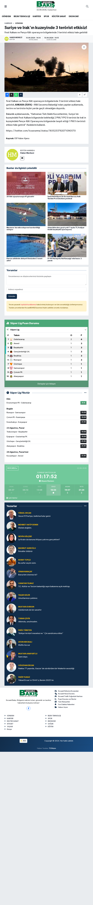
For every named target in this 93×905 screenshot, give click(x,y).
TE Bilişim (52, 748)
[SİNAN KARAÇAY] (11, 573)
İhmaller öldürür (25, 551)
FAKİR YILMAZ (24, 677)
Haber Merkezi (27, 153)
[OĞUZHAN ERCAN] (11, 667)
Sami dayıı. (23, 657)
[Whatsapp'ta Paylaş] (16, 95)
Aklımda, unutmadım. (28, 622)
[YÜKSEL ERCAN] (11, 515)
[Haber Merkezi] (12, 155)
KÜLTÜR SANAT (59, 16)
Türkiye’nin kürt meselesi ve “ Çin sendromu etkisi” (40, 633)
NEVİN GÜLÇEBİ (25, 536)
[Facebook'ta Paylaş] (7, 95)
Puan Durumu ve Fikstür (67, 699)
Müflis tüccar (24, 645)
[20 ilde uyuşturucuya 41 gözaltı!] (26, 183)
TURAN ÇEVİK (24, 618)
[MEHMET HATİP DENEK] (11, 526)
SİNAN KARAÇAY (25, 572)
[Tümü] (85, 506)
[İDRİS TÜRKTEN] (11, 632)
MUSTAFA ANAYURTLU (27, 654)
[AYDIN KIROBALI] (11, 644)
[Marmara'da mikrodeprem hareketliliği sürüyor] (26, 214)
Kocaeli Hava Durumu (66, 694)
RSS (24, 741)
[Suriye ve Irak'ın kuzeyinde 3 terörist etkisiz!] (46, 67)
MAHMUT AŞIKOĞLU (27, 548)
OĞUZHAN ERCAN (26, 665)
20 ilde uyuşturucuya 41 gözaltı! (20, 196)
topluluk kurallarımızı (28, 304)
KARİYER (37, 16)
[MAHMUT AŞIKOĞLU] (11, 550)
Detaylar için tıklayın (47, 384)
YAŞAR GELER (24, 595)
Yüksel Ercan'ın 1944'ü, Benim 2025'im (36, 680)
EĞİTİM (50, 726)
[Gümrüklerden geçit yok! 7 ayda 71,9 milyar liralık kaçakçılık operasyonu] (67, 214)
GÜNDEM (6, 16)
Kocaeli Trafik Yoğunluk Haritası (70, 696)
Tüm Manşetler (64, 702)
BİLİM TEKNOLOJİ (22, 16)
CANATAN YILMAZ (26, 583)
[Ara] (87, 6)
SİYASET (10, 724)
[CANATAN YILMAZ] (11, 585)
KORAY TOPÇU (24, 560)
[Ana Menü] (5, 7)
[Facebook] (29, 708)
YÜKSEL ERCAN (24, 513)
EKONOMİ (73, 16)
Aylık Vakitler (12, 498)
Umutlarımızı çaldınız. (28, 598)
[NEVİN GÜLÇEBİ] (11, 538)
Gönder (11, 296)
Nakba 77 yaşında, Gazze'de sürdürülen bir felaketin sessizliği (46, 669)
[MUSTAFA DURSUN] (11, 608)
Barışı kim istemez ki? (27, 575)
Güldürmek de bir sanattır (30, 610)
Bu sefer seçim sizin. (27, 563)
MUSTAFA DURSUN (26, 607)
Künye (9, 729)
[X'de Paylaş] (11, 95)
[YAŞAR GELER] (11, 597)
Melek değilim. (25, 528)
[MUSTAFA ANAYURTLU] (11, 655)
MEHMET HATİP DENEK (28, 525)
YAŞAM (10, 726)
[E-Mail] (22, 158)
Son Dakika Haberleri (66, 704)
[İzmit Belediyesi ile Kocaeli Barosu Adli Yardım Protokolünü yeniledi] (67, 183)
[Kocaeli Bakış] (46, 5)
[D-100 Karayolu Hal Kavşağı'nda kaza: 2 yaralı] (67, 245)
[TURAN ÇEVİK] (11, 620)
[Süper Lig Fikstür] (85, 393)
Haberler (8, 23)
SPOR (46, 16)
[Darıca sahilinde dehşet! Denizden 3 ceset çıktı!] (26, 245)
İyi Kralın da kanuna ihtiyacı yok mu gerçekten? (39, 540)
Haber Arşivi (63, 707)
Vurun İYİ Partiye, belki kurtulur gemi (34, 516)
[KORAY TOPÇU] (11, 561)
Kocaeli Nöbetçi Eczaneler (68, 691)
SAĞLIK (50, 724)
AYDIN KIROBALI (25, 642)
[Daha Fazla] (21, 95)
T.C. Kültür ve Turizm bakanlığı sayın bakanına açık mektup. (44, 586)
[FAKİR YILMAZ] (11, 679)
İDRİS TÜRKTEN (25, 630)
